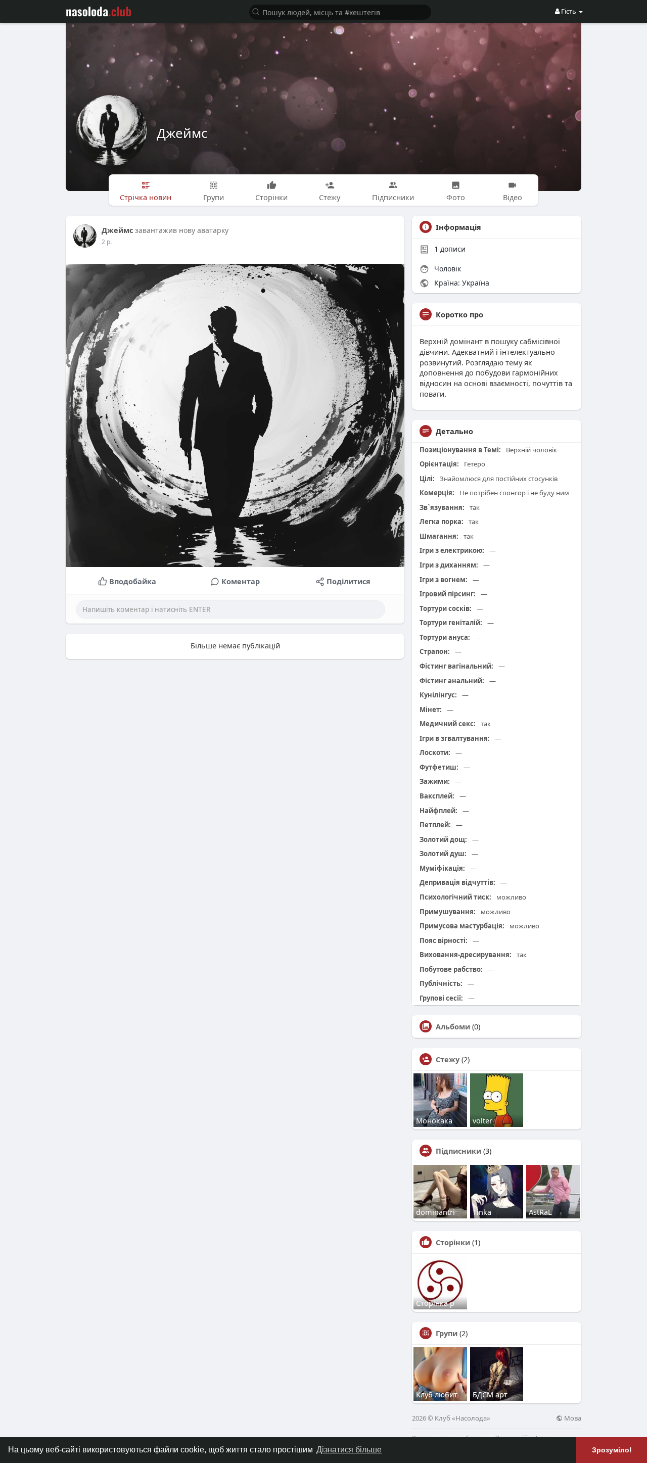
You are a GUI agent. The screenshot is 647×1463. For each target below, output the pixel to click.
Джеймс (182, 133)
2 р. (107, 242)
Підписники (458, 1151)
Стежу (447, 1059)
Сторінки (453, 1242)
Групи (446, 1333)
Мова (572, 1418)
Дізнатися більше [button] (349, 1449)
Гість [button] (569, 11)
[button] (340, 11)
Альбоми (453, 1026)
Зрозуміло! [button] (612, 1450)
